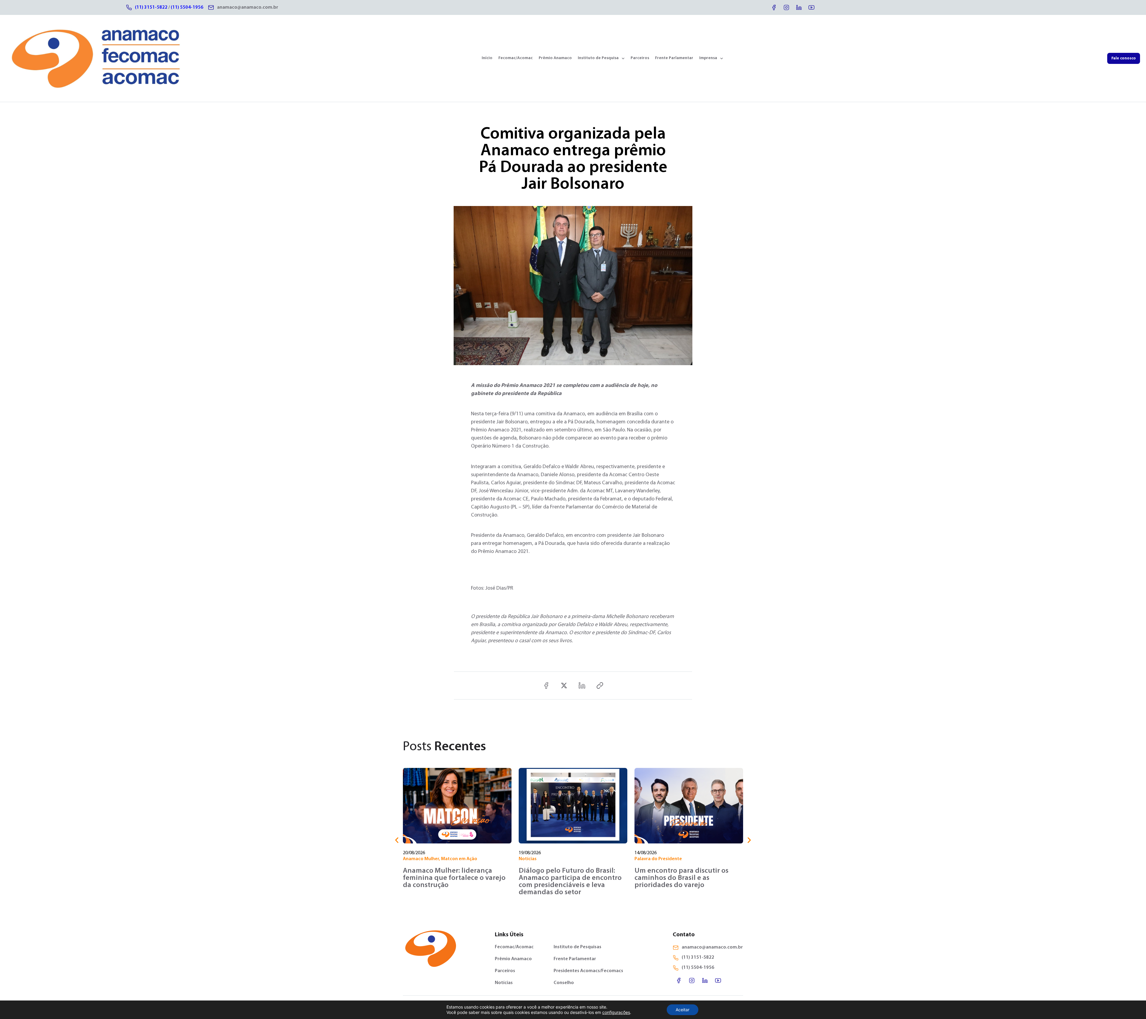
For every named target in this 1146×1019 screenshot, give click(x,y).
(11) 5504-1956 (187, 7)
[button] (397, 840)
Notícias (528, 859)
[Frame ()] (564, 685)
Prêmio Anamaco (555, 58)
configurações (616, 1012)
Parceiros (640, 58)
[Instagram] (786, 7)
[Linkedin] (799, 7)
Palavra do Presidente (658, 859)
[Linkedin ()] (582, 685)
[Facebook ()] (546, 685)
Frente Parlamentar (674, 58)
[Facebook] (774, 7)
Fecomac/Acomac (515, 58)
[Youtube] (811, 7)
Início (487, 58)
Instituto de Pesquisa (598, 58)
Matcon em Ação (459, 859)
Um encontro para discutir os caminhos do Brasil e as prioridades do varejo (681, 878)
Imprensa (708, 58)
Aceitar (682, 1009)
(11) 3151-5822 (151, 7)
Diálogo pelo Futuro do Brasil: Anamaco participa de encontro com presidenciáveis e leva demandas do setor (570, 881)
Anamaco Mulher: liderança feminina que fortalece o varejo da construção (454, 878)
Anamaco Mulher (421, 859)
